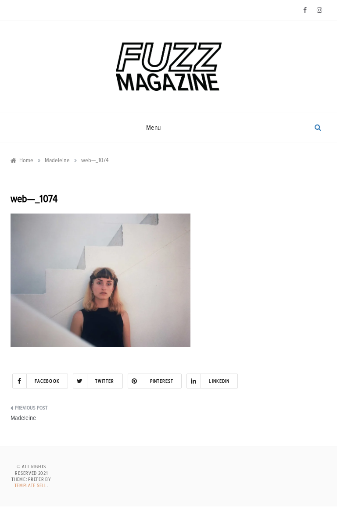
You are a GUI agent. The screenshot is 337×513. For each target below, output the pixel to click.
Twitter (105, 381)
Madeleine (23, 418)
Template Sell (30, 485)
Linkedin (219, 381)
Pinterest (162, 381)
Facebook (47, 381)
